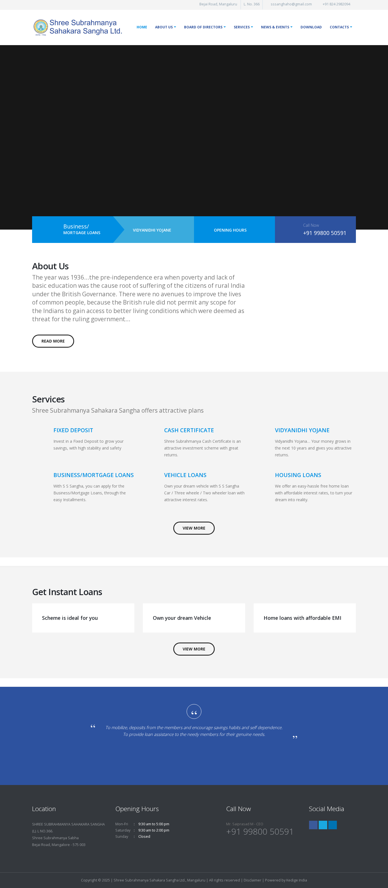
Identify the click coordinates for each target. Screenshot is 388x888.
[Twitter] (323, 825)
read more (53, 341)
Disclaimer (252, 880)
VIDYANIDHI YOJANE (152, 230)
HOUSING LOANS (298, 475)
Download (311, 27)
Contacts (339, 27)
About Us (164, 27)
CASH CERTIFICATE (189, 430)
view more (194, 528)
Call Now (311, 225)
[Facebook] (313, 825)
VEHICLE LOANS (185, 475)
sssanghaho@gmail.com (291, 4)
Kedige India (296, 880)
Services (242, 27)
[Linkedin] (332, 825)
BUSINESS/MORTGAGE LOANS (93, 475)
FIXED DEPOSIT (73, 430)
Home (142, 27)
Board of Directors (203, 27)
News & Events (275, 27)
